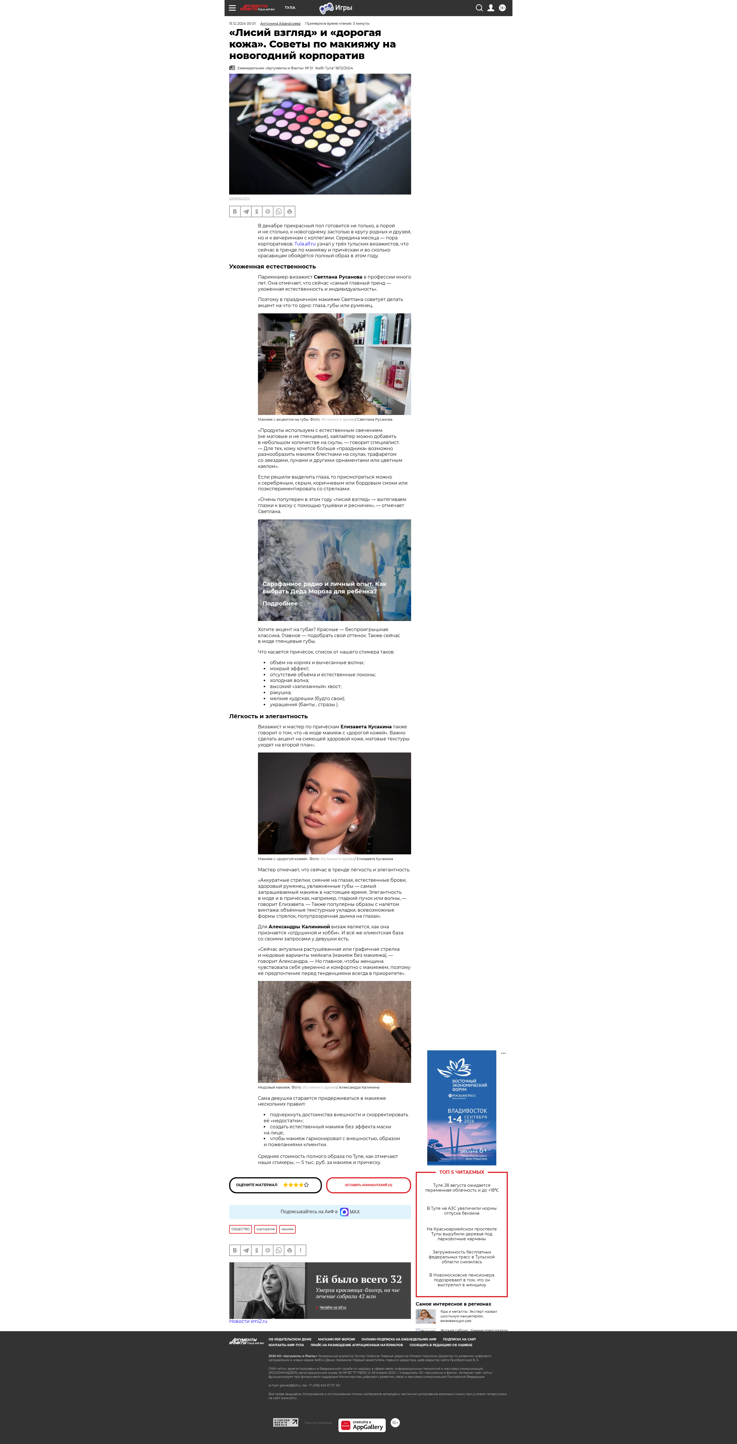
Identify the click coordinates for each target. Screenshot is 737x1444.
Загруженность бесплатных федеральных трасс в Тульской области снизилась (462, 1257)
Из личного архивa (338, 859)
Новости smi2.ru (248, 1321)
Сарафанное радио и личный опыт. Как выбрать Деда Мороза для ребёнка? (325, 587)
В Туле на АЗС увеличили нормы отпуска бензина (462, 1211)
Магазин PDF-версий (336, 1339)
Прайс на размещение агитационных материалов (357, 1345)
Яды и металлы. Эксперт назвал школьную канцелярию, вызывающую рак (468, 1316)
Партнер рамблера (318, 1422)
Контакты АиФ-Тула (286, 1345)
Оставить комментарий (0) (368, 1185)
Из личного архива (338, 419)
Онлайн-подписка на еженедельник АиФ (399, 1339)
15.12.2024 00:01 (242, 23)
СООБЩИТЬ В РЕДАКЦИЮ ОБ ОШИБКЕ (441, 1345)
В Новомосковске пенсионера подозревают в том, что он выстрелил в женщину (461, 1280)
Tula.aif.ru (305, 244)
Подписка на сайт (459, 1339)
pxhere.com (239, 198)
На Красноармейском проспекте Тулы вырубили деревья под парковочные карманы (462, 1234)
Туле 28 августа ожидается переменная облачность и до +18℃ (462, 1188)
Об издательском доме (290, 1339)
